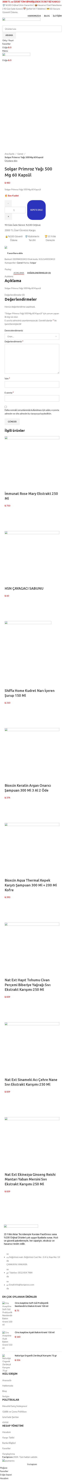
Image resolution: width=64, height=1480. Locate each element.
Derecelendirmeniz (14, 330)
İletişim (5, 1396)
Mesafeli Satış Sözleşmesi (14, 1406)
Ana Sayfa (10, 153)
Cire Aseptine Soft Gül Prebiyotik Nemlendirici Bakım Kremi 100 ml (31, 1304)
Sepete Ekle (36, 210)
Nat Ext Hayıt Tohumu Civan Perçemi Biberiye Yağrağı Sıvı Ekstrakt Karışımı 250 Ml (27, 985)
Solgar (33, 262)
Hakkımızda (7, 1385)
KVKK (5, 1422)
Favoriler (6, 1448)
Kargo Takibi (8, 1437)
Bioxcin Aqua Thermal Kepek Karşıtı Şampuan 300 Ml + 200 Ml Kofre (31, 885)
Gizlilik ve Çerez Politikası (14, 1411)
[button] (8, 519)
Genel (20, 153)
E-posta (9, 392)
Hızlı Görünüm (8, 527)
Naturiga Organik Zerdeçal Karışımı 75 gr (36, 1355)
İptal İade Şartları (10, 1417)
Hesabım (6, 1432)
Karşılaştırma (8, 1453)
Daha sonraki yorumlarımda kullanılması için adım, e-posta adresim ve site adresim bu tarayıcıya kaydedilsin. (32, 412)
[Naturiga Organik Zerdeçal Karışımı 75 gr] (7, 1363)
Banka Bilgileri (9, 1443)
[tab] (19, 273)
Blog (4, 1391)
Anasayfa (6, 1380)
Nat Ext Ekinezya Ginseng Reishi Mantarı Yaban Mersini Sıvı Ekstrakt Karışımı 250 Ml (30, 1179)
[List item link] (32, 1272)
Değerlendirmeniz (14, 341)
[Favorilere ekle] (8, 511)
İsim (7, 378)
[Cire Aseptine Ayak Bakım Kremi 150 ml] (7, 1340)
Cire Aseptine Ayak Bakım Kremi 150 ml (35, 1332)
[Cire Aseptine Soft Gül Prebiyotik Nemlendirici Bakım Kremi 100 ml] (7, 1314)
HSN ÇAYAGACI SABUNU (24, 588)
